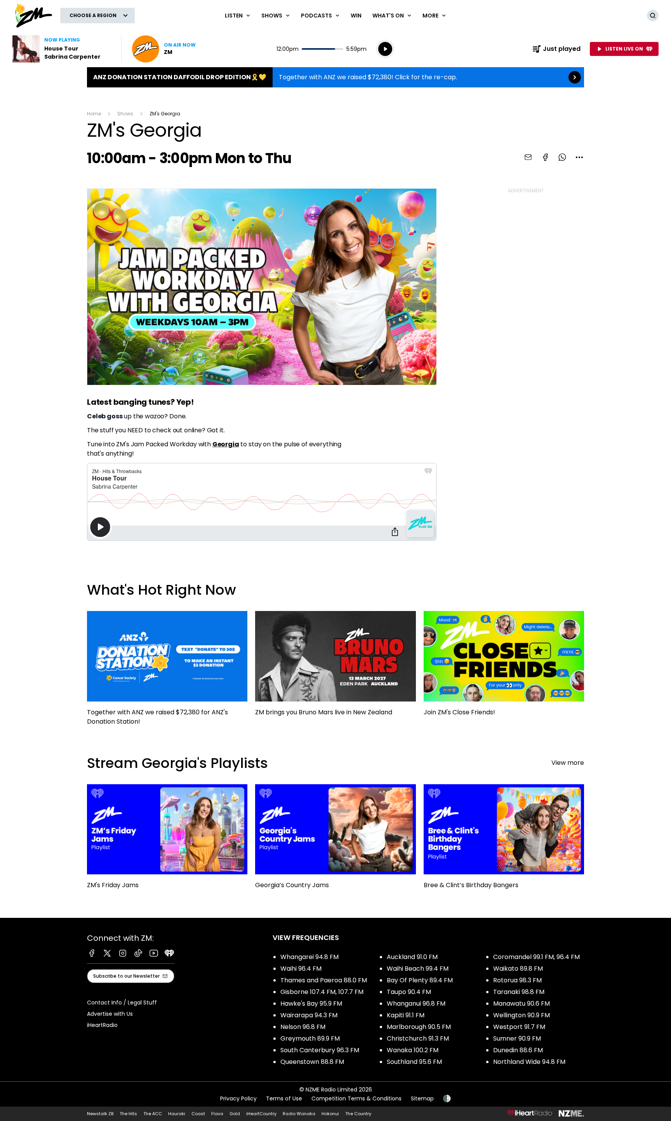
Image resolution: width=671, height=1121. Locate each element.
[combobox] (579, 157)
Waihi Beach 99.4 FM (417, 968)
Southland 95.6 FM (414, 1061)
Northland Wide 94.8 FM (529, 1061)
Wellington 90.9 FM (521, 1015)
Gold (234, 1114)
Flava (217, 1114)
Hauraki (176, 1114)
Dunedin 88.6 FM (518, 1050)
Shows (125, 113)
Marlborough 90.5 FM (419, 1026)
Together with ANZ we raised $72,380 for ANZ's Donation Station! (167, 671)
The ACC (152, 1114)
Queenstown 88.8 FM (312, 1061)
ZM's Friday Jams (167, 840)
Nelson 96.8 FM (302, 1026)
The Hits (128, 1114)
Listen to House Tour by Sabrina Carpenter (62, 49)
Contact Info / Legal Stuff (122, 1002)
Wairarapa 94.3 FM (308, 1015)
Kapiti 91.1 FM (405, 1015)
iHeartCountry (261, 1114)
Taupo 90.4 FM (409, 991)
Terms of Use (284, 1098)
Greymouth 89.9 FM (310, 1038)
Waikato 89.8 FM (518, 968)
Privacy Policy (238, 1098)
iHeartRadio (102, 1025)
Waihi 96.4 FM (301, 968)
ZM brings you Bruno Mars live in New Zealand (335, 667)
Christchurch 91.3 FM (418, 1038)
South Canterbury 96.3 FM (319, 1050)
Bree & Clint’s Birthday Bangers (504, 840)
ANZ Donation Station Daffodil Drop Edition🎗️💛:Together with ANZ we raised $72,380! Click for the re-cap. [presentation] (335, 77)
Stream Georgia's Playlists (177, 763)
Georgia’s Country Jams (335, 840)
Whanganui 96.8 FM (416, 1003)
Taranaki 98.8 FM (518, 991)
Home (94, 113)
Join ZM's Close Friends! (504, 667)
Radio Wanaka (299, 1114)
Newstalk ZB (100, 1114)
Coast (198, 1114)
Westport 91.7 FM (519, 1026)
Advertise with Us (110, 1014)
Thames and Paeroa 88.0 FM (323, 980)
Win (356, 15)
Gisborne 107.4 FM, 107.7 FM (321, 991)
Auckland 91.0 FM (412, 956)
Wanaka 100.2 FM (412, 1050)
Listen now (164, 49)
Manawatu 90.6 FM (521, 1003)
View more (567, 762)
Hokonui (330, 1114)
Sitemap (422, 1098)
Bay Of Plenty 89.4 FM (420, 980)
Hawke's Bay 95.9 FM (311, 1003)
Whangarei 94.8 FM (309, 956)
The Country (358, 1114)
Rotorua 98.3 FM (517, 980)
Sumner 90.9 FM (517, 1038)
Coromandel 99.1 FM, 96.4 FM (536, 956)
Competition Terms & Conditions (356, 1098)
